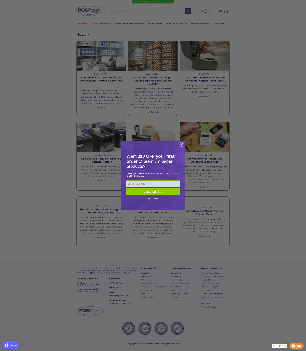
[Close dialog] (182, 144)
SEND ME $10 (153, 192)
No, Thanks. (153, 199)
